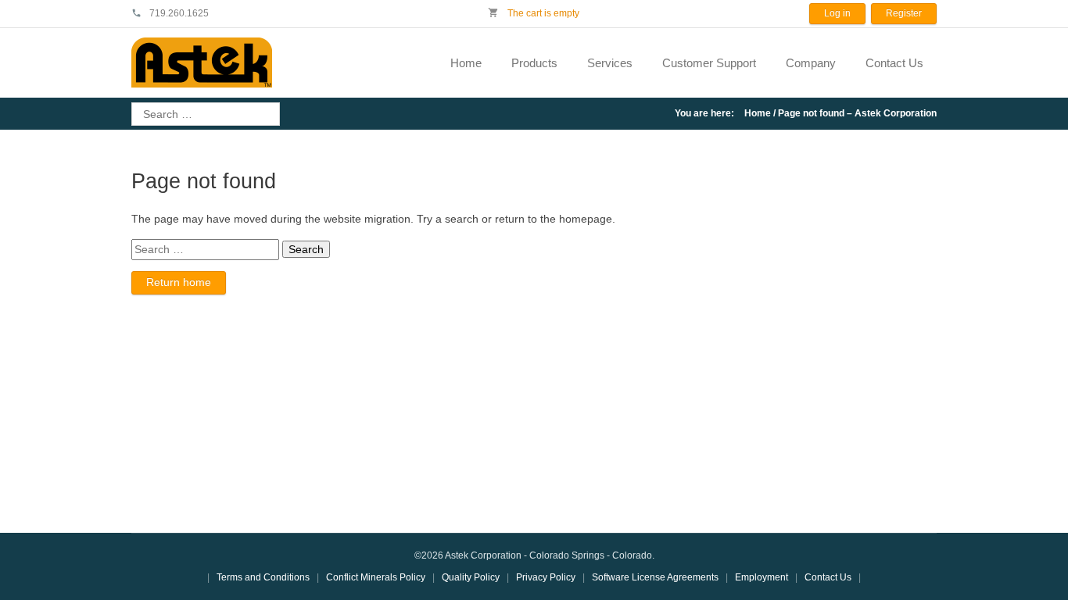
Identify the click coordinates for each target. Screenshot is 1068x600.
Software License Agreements (655, 577)
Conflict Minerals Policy (375, 577)
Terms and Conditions (263, 577)
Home (466, 63)
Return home (178, 282)
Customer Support (709, 63)
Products (534, 63)
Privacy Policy (545, 577)
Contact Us (894, 63)
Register (904, 13)
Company (811, 63)
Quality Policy (471, 577)
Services (610, 63)
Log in (837, 13)
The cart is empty (542, 13)
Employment (761, 577)
